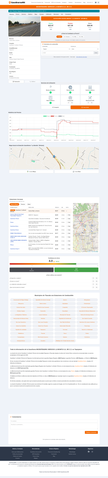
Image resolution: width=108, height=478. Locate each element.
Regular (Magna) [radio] (15, 204)
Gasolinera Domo (14, 226)
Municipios (57, 14)
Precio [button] (57, 207)
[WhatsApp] (98, 2)
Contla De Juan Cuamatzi (43, 307)
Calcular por (73, 46)
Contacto (17, 460)
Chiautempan (87, 303)
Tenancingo (87, 326)
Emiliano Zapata (21, 311)
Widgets (36, 460)
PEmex (12, 245)
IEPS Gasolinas (35, 456)
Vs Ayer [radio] (59, 36)
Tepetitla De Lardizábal (21, 329)
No (72, 102)
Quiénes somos (72, 456)
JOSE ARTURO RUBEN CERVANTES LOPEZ (18, 241)
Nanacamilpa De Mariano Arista (21, 318)
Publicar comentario (91, 434)
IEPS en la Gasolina (55, 2)
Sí (68, 102)
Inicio (11, 11)
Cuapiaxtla (65, 307)
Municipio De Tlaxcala (65, 314)
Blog (84, 2)
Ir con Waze (78, 171)
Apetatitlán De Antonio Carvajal (43, 300)
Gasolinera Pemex (14, 230)
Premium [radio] (23, 204)
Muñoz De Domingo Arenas (87, 314)
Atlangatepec (87, 300)
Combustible (45, 46)
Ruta (69, 215)
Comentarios (70, 14)
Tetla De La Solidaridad (87, 329)
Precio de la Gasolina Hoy (35, 2)
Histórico (30, 14)
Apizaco (65, 300)
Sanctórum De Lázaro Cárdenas (87, 322)
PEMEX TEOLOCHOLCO (15, 233)
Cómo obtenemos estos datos (82, 56)
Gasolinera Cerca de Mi (36, 453)
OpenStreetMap (90, 168)
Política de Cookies (17, 458)
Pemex (12, 222)
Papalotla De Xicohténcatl (65, 318)
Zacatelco (43, 340)
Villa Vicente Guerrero (43, 337)
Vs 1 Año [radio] (81, 36)
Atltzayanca (21, 303)
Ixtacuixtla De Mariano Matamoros (87, 311)
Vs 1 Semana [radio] (67, 36)
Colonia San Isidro (20, 307)
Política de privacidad (17, 456)
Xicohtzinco (87, 337)
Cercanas (42, 14)
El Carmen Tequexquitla (87, 307)
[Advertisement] (70, 70)
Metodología (72, 453)
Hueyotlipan (65, 311)
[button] (54, 156)
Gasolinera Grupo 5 (14, 248)
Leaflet (84, 168)
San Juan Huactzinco (21, 322)
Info (63, 14)
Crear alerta (86, 107)
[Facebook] (96, 2)
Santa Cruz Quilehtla (21, 326)
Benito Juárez (43, 303)
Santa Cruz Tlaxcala (43, 326)
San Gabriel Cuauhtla (87, 318)
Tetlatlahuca (21, 333)
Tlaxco (65, 333)
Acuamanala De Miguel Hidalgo (21, 300)
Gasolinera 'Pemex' (14, 218)
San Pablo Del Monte (65, 322)
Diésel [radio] (29, 204)
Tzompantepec (21, 337)
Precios (18, 14)
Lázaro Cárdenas (43, 314)
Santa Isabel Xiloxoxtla (65, 326)
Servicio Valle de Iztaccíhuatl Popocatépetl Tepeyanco (17, 215)
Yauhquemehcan (21, 340)
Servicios (24, 14)
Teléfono (33, 81)
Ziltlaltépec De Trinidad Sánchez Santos (65, 340)
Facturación (46, 2)
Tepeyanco (20, 11)
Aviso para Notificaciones (17, 453)
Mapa (36, 14)
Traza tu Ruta (35, 458)
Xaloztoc (65, 337)
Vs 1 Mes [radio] (74, 36)
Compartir (56, 107)
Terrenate (65, 329)
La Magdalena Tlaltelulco (21, 314)
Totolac (87, 333)
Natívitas (43, 318)
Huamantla (43, 311)
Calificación (49, 14)
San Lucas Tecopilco (43, 322)
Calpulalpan (65, 303)
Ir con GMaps (32, 171)
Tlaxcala (15, 11)
